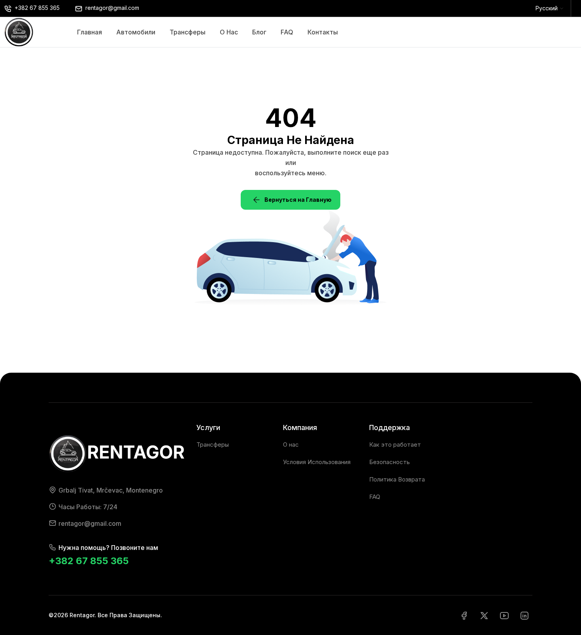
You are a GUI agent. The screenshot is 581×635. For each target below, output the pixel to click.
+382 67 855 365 (89, 561)
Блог (259, 32)
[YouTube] (504, 615)
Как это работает (395, 444)
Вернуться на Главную (298, 199)
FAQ (287, 32)
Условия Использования (317, 462)
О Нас (229, 32)
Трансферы (188, 32)
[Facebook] (464, 615)
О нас (291, 444)
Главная (89, 32)
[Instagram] (524, 615)
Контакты (322, 32)
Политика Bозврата (397, 479)
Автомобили (135, 32)
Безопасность (389, 462)
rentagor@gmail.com (89, 523)
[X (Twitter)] (484, 615)
